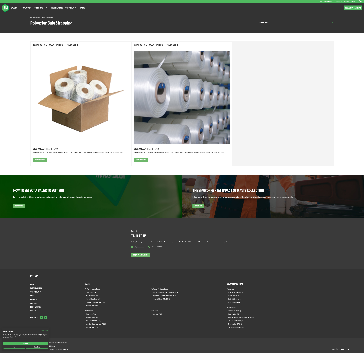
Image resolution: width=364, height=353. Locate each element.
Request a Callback (353, 8)
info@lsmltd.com (139, 247)
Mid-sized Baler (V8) (92, 296)
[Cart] (360, 1)
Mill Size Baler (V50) (92, 306)
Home (31, 17)
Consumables (70, 8)
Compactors (25, 8)
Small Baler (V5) (91, 292)
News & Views (35, 307)
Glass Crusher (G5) (233, 314)
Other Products (231, 307)
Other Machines (40, 8)
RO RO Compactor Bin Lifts (236, 292)
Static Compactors (233, 296)
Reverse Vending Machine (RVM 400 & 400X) (241, 317)
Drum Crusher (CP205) (235, 324)
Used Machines (57, 8)
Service (82, 8)
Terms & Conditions (56, 349)
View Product (40, 160)
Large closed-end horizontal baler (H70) (164, 296)
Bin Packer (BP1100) (234, 311)
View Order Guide (118, 152)
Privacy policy (44, 330)
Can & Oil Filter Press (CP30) (236, 321)
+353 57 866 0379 (156, 247)
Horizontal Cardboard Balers (159, 289)
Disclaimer (65, 349)
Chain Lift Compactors (234, 299)
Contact (33, 311)
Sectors (33, 303)
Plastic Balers (89, 311)
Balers (14, 8)
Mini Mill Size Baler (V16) (93, 299)
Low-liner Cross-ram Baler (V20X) (96, 302)
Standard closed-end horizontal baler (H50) (165, 292)
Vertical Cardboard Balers (92, 289)
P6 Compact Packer (234, 302)
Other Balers (154, 311)
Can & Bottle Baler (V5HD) (236, 327)
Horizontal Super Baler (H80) (161, 299)
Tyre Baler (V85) (157, 314)
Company (34, 299)
